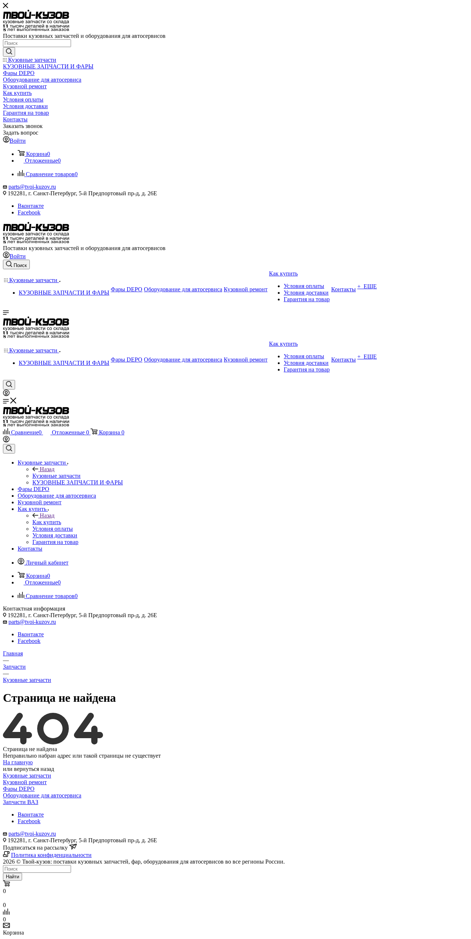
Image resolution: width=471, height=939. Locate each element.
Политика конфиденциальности (51, 855)
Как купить (46, 522)
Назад (47, 469)
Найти (12, 876)
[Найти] (9, 52)
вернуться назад (34, 769)
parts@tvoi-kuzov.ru (32, 187)
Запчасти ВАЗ (20, 802)
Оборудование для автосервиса (42, 795)
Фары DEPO (19, 789)
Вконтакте (31, 206)
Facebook (29, 212)
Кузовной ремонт (25, 782)
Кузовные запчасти (56, 476)
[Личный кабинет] (6, 394)
